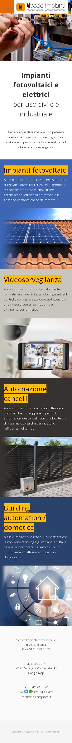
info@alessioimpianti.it (36, 697)
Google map (36, 673)
